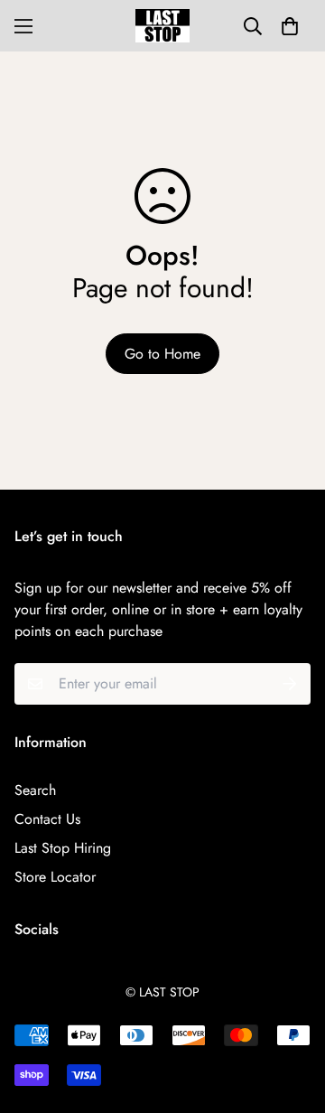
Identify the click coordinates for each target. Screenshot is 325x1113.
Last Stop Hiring (62, 847)
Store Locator (55, 876)
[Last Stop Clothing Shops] (162, 25)
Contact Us (47, 819)
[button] (290, 26)
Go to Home (162, 353)
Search (35, 790)
